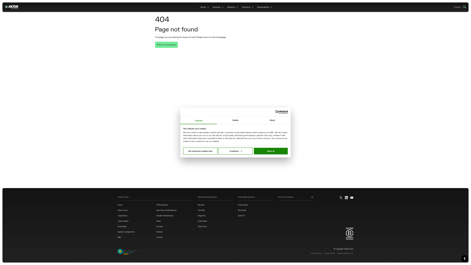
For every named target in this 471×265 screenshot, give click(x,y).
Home (120, 205)
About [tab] (272, 120)
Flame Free (202, 226)
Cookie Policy (329, 253)
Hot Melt (201, 210)
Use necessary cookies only (200, 151)
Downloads (122, 226)
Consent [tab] (198, 120)
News (158, 221)
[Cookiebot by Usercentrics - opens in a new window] (277, 112)
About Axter (123, 210)
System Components (126, 232)
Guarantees (122, 216)
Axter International (285, 197)
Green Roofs (243, 205)
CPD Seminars (162, 205)
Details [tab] (236, 120)
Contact (457, 7)
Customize (234, 151)
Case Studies (123, 221)
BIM (119, 237)
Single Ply (201, 216)
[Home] (11, 7)
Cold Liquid (202, 221)
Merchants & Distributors (166, 210)
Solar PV (241, 216)
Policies (159, 232)
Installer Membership (164, 216)
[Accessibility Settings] (464, 258)
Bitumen (201, 205)
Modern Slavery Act (345, 253)
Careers (159, 237)
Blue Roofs (242, 210)
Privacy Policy (316, 253)
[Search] (464, 7)
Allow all (271, 151)
